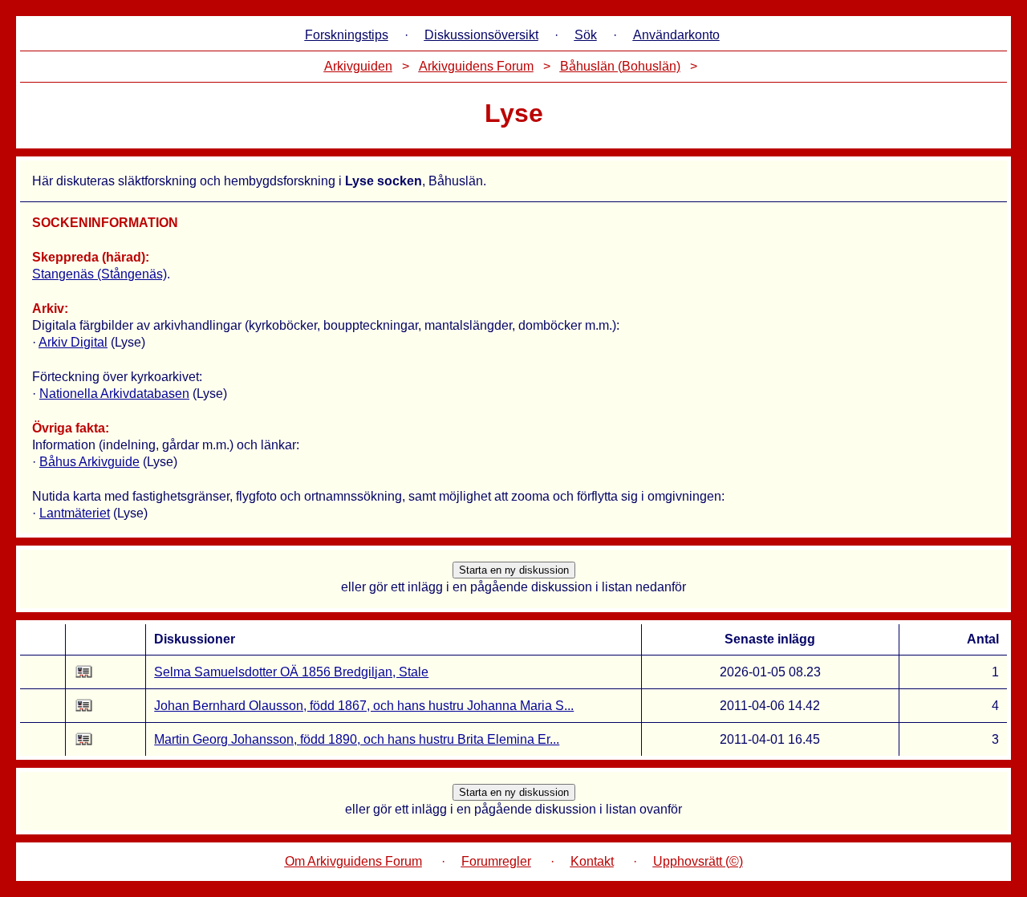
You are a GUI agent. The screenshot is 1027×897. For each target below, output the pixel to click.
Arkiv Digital (73, 342)
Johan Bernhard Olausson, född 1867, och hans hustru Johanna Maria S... (364, 705)
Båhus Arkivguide (89, 462)
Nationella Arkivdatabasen (114, 393)
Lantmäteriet (74, 513)
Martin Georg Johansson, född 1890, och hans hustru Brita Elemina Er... (356, 739)
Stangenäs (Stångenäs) (99, 274)
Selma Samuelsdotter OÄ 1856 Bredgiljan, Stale (291, 672)
